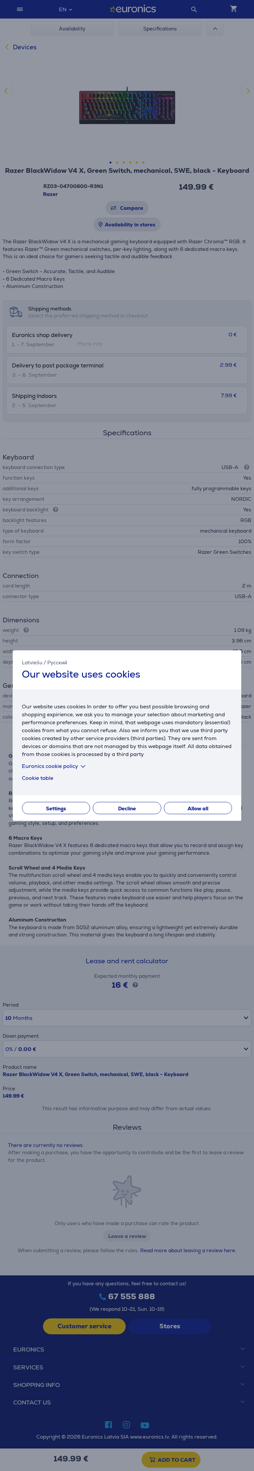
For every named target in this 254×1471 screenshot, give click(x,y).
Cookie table (37, 777)
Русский (57, 662)
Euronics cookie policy (50, 765)
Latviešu (32, 662)
